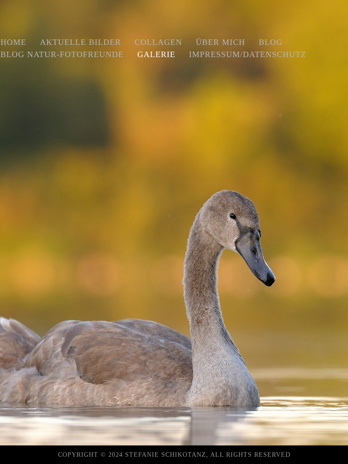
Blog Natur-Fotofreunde (62, 54)
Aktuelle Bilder (80, 42)
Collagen (158, 42)
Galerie (156, 54)
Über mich (220, 42)
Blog (271, 42)
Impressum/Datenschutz (247, 54)
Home (13, 42)
